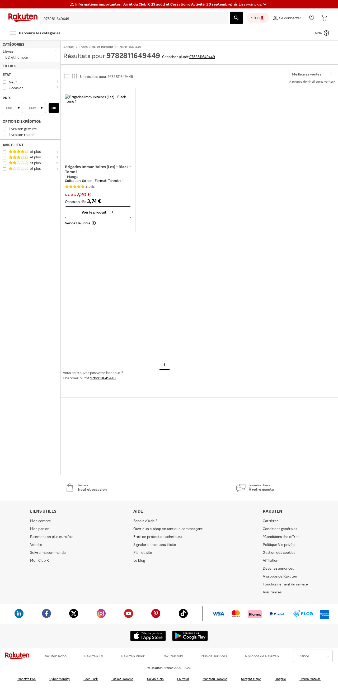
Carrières (270, 520)
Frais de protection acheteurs (157, 536)
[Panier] (324, 18)
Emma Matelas (310, 679)
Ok (53, 108)
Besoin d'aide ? (145, 520)
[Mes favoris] (311, 18)
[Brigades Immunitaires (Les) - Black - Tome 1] (98, 127)
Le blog (139, 560)
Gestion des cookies (279, 552)
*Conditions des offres (281, 536)
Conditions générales (280, 528)
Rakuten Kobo (55, 656)
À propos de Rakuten (262, 656)
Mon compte (40, 520)
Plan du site (142, 552)
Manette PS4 (26, 679)
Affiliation (270, 560)
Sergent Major (251, 679)
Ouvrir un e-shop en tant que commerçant (168, 528)
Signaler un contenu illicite (154, 544)
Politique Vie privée (279, 544)
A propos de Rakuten (280, 576)
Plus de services (214, 656)
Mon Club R (39, 560)
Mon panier (39, 528)
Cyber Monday (59, 679)
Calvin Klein (155, 679)
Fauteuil (183, 679)
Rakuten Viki (172, 656)
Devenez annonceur (279, 568)
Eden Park (90, 679)
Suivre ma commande (48, 552)
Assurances (272, 592)
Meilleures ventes (321, 81)
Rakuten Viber (133, 656)
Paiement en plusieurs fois (51, 536)
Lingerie (280, 679)
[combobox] (130, 18)
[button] (253, 4)
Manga (72, 176)
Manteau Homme (215, 679)
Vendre (36, 544)
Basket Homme (122, 679)
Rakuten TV (93, 656)
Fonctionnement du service (285, 584)
